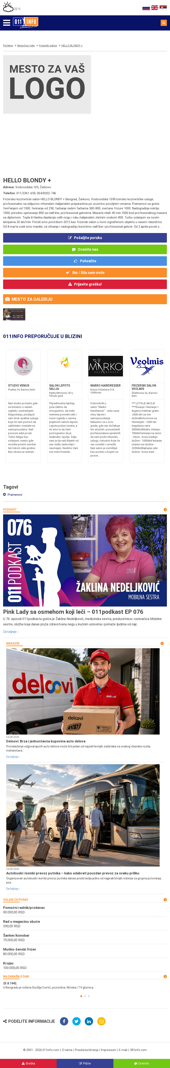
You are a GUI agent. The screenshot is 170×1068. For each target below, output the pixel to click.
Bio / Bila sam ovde (88, 272)
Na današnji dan (16, 976)
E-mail (123, 1050)
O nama (67, 1050)
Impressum (108, 1050)
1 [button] (81, 996)
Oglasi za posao (15, 899)
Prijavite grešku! (88, 284)
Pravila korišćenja (86, 1050)
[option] (85, 985)
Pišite (87, 1063)
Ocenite (143, 1063)
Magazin (12, 643)
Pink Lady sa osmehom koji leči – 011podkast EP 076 (73, 611)
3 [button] (89, 996)
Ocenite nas (88, 249)
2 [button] (85, 996)
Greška (30, 1063)
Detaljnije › (10, 632)
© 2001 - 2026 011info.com (41, 1050)
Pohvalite (87, 261)
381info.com (138, 1050)
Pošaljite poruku (88, 238)
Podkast (10, 509)
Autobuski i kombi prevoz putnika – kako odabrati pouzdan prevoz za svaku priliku (72, 873)
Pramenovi (14, 495)
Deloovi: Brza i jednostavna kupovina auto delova (45, 741)
